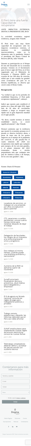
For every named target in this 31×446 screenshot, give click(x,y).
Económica (7, 177)
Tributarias (19, 193)
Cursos (25, 418)
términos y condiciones (21, 398)
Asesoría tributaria (9, 172)
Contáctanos (24, 421)
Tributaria (6, 193)
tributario (6, 198)
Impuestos (19, 177)
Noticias (16, 187)
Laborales (16, 182)
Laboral (5, 182)
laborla (5, 187)
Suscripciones (7, 421)
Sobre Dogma (8, 418)
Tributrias (18, 198)
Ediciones (17, 418)
